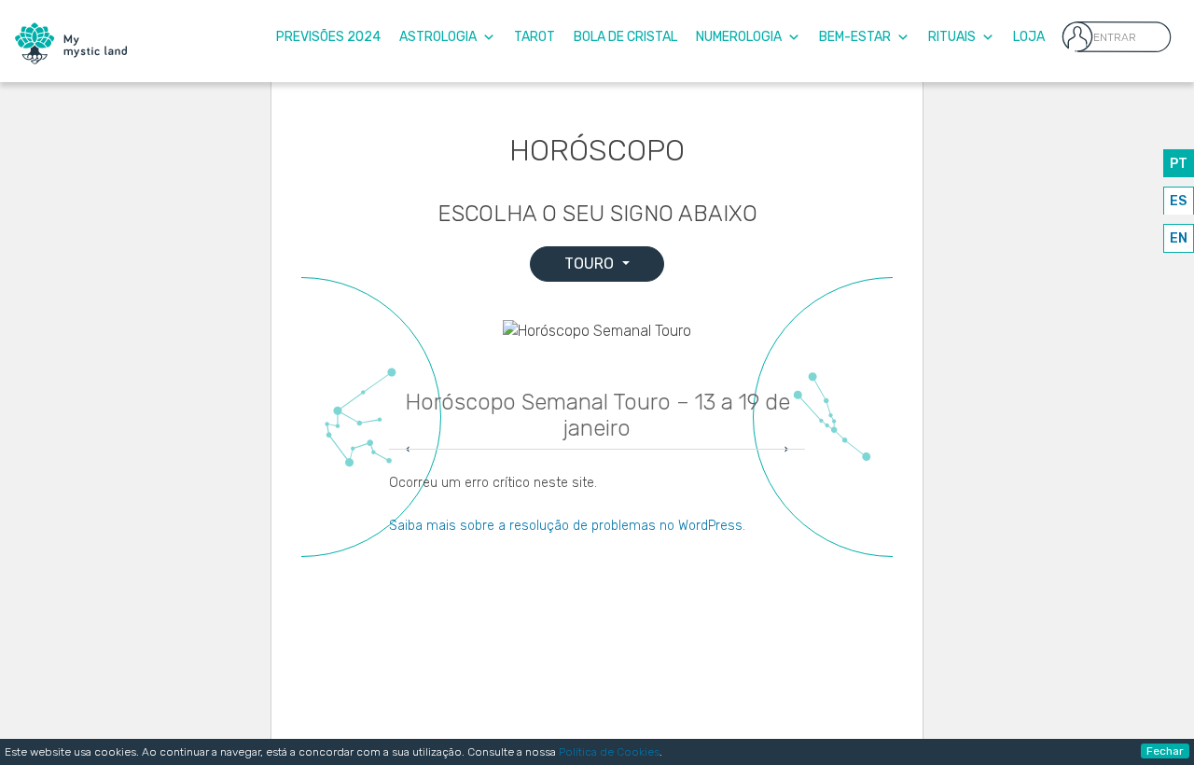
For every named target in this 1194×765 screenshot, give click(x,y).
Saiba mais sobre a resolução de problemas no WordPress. (567, 526)
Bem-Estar (855, 37)
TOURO (591, 263)
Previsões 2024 (328, 37)
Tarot (534, 37)
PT (1178, 164)
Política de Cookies (609, 751)
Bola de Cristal (625, 37)
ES (1178, 201)
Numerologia (739, 37)
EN (1178, 238)
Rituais (952, 37)
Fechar (1165, 751)
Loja (1029, 37)
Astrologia (438, 37)
